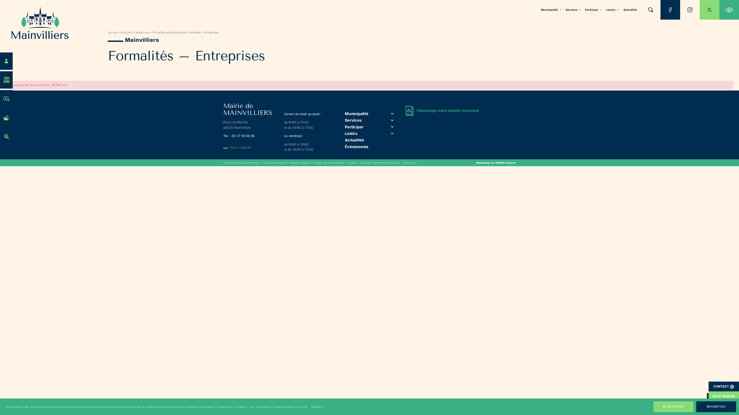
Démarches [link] (141, 32)
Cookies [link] (352, 162)
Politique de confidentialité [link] (328, 162)
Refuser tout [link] (716, 406)
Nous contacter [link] (241, 147)
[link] (729, 10)
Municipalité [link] (549, 9)
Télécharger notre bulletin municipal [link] (447, 111)
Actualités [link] (630, 9)
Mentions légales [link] (300, 162)
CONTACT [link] (723, 386)
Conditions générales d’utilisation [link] (380, 162)
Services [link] (571, 9)
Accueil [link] (112, 32)
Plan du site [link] (410, 162)
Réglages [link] (316, 406)
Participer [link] (591, 9)
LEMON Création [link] (505, 162)
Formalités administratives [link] (168, 32)
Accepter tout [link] (673, 406)
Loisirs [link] (611, 9)
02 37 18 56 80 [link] (723, 396)
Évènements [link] (356, 146)
